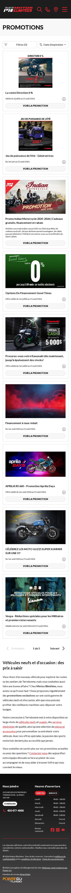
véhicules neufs (27, 722)
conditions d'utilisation (31, 859)
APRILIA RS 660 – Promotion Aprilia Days (30, 486)
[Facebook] (52, 830)
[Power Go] (35, 879)
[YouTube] (63, 830)
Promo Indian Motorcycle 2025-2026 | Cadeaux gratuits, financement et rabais (34, 220)
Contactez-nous (38, 753)
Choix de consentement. (53, 859)
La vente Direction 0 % (19, 92)
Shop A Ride (25, 874)
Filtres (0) (21, 44)
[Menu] (64, 9)
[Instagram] (58, 830)
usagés (43, 722)
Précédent (18, 648)
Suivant (54, 648)
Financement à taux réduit (21, 423)
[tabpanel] (50, 811)
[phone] (48, 9)
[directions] (56, 9)
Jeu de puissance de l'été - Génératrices (29, 155)
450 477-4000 (15, 810)
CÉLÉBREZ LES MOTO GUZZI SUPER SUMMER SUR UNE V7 (33, 551)
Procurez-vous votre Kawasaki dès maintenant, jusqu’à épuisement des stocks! (34, 358)
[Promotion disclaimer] (64, 99)
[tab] (40, 793)
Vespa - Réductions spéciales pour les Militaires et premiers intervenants (34, 618)
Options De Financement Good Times (28, 293)
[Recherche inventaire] (39, 9)
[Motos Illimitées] (18, 9)
